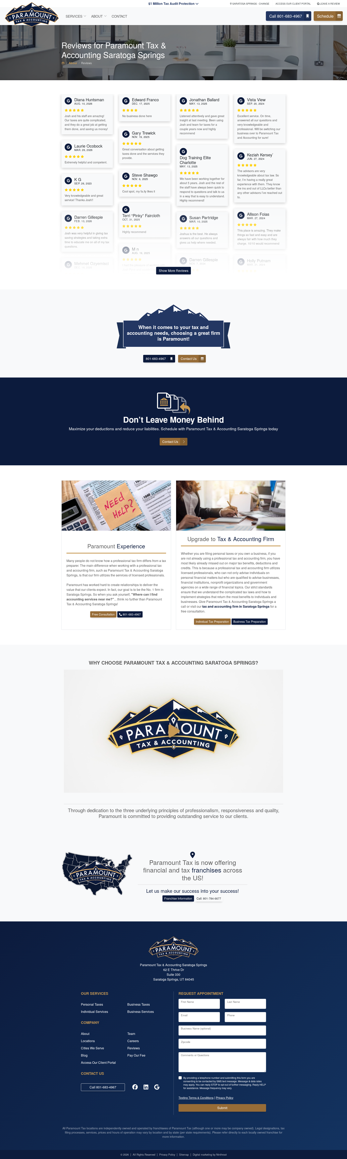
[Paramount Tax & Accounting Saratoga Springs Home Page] (63, 63)
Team (131, 1033)
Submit (222, 1107)
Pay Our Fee (136, 1055)
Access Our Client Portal (293, 3)
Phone (231, 1015)
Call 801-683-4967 (285, 16)
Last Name (233, 1002)
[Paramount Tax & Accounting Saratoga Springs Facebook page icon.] (135, 1087)
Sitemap (184, 1154)
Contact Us (189, 358)
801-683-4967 (156, 358)
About (97, 16)
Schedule (325, 16)
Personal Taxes (92, 1004)
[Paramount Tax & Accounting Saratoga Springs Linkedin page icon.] (146, 1087)
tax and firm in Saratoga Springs (236, 606)
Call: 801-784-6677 (209, 898)
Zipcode (185, 1042)
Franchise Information (178, 898)
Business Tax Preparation (249, 621)
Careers (133, 1041)
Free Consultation (103, 614)
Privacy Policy (167, 1154)
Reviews (133, 1048)
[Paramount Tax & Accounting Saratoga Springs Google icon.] (157, 1087)
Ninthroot (221, 1154)
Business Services (140, 1011)
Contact (119, 16)
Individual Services (94, 1011)
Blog (84, 1055)
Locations (88, 1041)
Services (74, 16)
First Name (187, 1002)
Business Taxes (138, 1004)
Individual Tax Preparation (212, 621)
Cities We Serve (92, 1048)
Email (184, 1015)
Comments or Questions (195, 1055)
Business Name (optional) (196, 1028)
